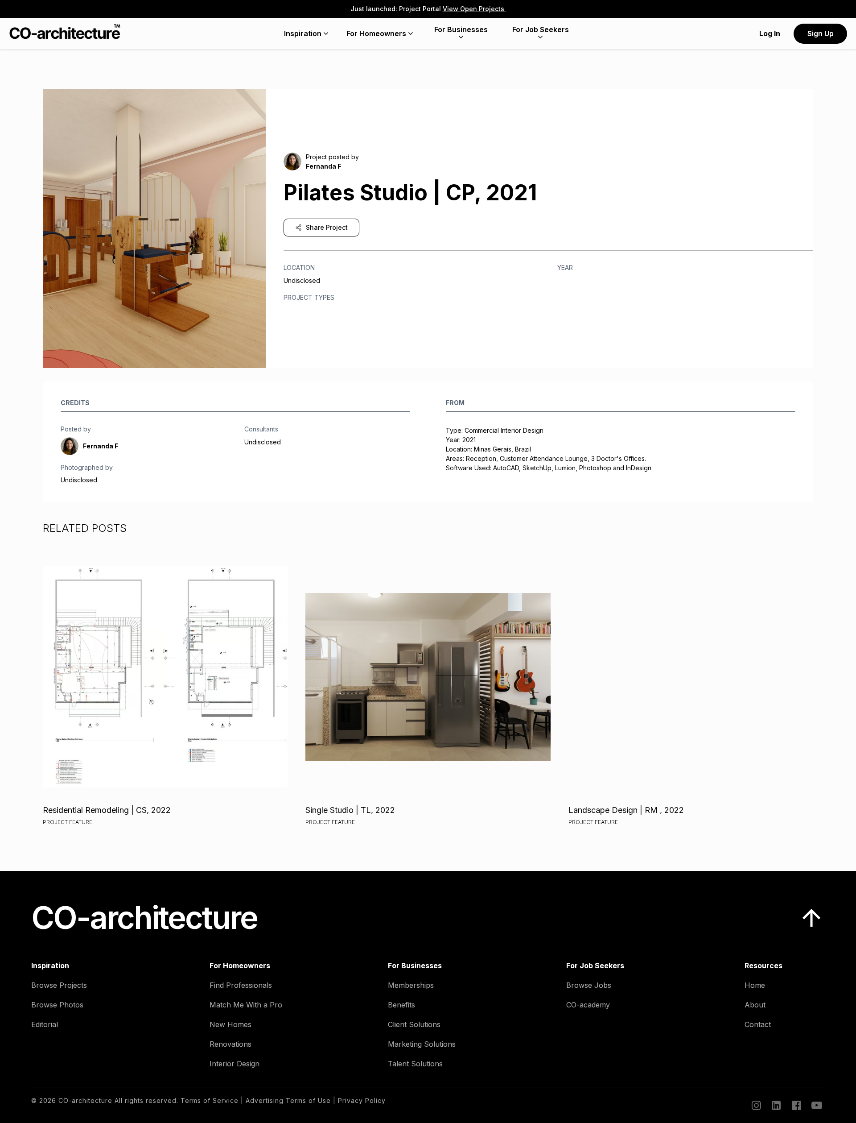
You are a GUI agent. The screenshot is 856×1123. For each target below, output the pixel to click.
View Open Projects (474, 8)
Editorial (44, 1024)
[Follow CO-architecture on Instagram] (756, 1105)
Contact (758, 1024)
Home (755, 985)
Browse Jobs (588, 985)
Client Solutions (414, 1024)
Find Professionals (241, 985)
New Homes (230, 1024)
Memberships (411, 985)
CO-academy (588, 1004)
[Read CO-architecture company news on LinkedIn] (776, 1105)
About (755, 1004)
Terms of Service (210, 1100)
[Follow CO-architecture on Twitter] (816, 1105)
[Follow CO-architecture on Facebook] (796, 1105)
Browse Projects (59, 985)
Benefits (401, 1004)
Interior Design (234, 1063)
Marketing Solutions (422, 1044)
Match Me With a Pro (246, 1004)
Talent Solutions (415, 1063)
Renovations (230, 1044)
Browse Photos (57, 1004)
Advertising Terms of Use (288, 1100)
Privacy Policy (362, 1100)
